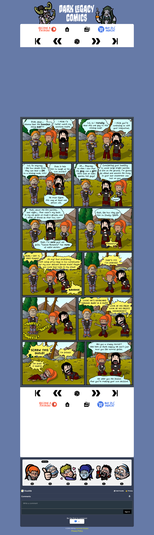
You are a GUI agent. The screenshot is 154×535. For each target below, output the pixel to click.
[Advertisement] (77, 82)
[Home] (67, 29)
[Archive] (87, 29)
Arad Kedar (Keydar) (82, 528)
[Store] (106, 29)
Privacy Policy (77, 531)
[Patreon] (47, 29)
